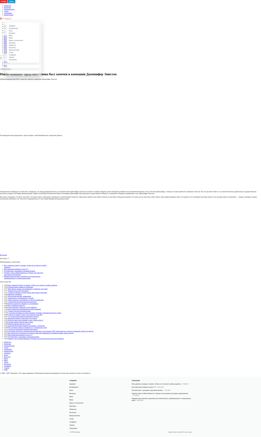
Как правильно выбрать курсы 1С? (16, 269)
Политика (7, 7)
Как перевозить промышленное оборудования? (24, 309)
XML (6, 370)
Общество (7, 6)
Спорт (6, 11)
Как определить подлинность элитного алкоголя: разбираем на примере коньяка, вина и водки (40, 333)
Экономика (8, 13)
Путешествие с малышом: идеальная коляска (19, 271)
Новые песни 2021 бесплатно (18, 291)
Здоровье (7, 353)
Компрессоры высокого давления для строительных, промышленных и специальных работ (22, 277)
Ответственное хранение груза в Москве (22, 307)
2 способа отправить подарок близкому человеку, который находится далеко (34, 313)
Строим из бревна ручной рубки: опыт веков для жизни (27, 292)
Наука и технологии (76, 403)
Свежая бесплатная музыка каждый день (22, 302)
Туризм (6, 368)
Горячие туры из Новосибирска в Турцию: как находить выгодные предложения (35, 338)
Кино (6, 355)
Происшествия (9, 9)
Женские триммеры (15, 294)
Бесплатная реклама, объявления (19, 296)
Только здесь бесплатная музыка (19, 311)
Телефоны (7, 366)
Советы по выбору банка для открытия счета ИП (25, 315)
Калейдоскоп (8, 15)
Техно (6, 362)
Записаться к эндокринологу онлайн (21, 298)
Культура (7, 357)
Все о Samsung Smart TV (16, 305)
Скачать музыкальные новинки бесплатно (23, 329)
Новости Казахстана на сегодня (19, 324)
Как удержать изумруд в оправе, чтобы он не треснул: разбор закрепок (32, 285)
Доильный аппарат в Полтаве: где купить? (22, 318)
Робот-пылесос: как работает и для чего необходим (26, 300)
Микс (6, 360)
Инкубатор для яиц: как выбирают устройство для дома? (28, 289)
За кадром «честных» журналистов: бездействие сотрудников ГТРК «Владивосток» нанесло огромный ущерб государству (50, 331)
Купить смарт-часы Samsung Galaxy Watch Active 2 (25, 320)
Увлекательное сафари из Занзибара (20, 287)
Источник (3, 255)
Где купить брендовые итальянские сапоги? (23, 316)
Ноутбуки (7, 364)
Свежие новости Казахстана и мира (20, 322)
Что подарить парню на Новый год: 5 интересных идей (27, 327)
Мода (6, 359)
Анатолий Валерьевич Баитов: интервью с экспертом (26, 326)
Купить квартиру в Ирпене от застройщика (23, 304)
